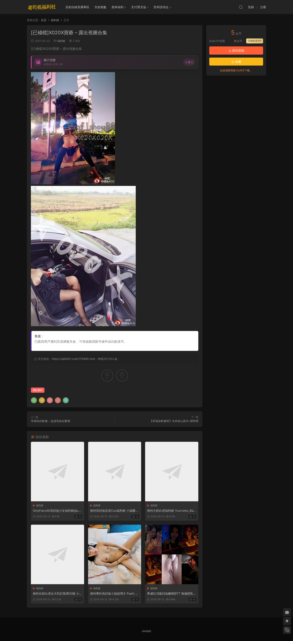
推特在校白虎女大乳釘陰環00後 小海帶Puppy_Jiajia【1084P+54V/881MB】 (57, 594)
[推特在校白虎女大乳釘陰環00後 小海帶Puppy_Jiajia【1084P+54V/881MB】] (57, 554)
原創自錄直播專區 (77, 7)
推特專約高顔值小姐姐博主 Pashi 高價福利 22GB (114, 594)
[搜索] (241, 7)
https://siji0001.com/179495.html (73, 358)
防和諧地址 (161, 7)
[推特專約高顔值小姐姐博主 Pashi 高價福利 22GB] (114, 554)
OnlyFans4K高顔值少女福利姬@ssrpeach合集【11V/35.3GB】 (57, 511)
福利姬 (61, 40)
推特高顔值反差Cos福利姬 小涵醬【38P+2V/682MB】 (112, 511)
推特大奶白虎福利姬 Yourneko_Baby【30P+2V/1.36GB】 (171, 511)
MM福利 (146, 631)
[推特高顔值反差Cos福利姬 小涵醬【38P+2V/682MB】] (114, 471)
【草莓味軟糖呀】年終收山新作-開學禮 (174, 421)
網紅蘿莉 (37, 390)
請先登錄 (237, 50)
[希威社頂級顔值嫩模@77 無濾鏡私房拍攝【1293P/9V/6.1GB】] (171, 554)
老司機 (42, 7)
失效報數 (100, 7)
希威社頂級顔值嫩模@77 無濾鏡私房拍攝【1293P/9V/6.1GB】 (171, 594)
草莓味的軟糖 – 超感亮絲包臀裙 (50, 421)
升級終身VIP (254, 40)
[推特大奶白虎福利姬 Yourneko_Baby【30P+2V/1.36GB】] (171, 471)
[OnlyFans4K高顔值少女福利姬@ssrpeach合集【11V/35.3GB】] (57, 471)
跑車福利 (118, 7)
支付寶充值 (138, 7)
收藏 (237, 62)
